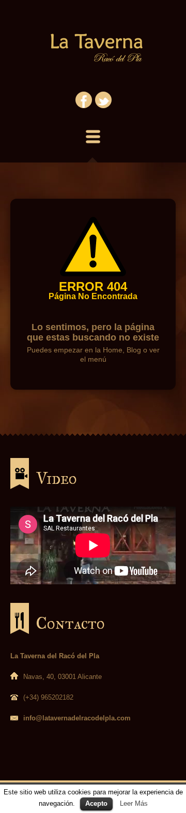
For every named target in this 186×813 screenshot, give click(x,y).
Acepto (96, 803)
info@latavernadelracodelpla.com (77, 718)
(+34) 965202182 (48, 697)
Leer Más (134, 803)
